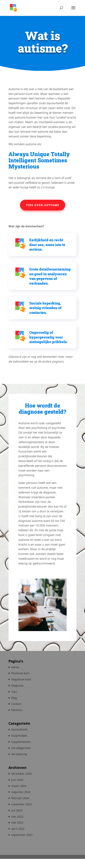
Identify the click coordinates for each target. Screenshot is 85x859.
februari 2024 (20, 798)
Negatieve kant (21, 679)
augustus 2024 (21, 792)
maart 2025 (18, 786)
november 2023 (21, 804)
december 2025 (21, 773)
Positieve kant (20, 673)
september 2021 (22, 835)
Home (15, 667)
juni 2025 (17, 780)
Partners (17, 710)
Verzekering (19, 754)
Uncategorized (20, 748)
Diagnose (17, 685)
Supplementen (21, 742)
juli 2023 (17, 810)
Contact (16, 704)
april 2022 (18, 829)
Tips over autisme (42, 205)
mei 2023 (17, 816)
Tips (14, 692)
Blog (14, 698)
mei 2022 (17, 822)
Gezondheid (19, 729)
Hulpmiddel (19, 735)
